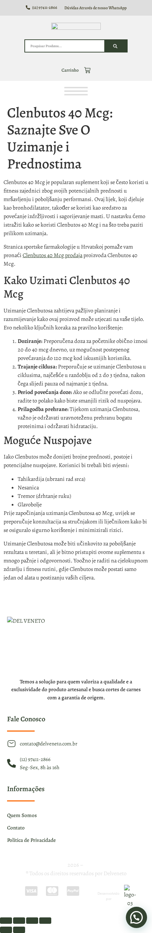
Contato (16, 827)
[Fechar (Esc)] (45, 920)
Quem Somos (22, 815)
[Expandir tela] (19, 920)
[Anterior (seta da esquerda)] (6, 930)
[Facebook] (58, 598)
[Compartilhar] (32, 920)
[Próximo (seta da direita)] (19, 930)
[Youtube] (93, 598)
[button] (136, 917)
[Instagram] (76, 598)
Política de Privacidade (31, 840)
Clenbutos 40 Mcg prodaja (52, 255)
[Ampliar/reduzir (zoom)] (6, 920)
